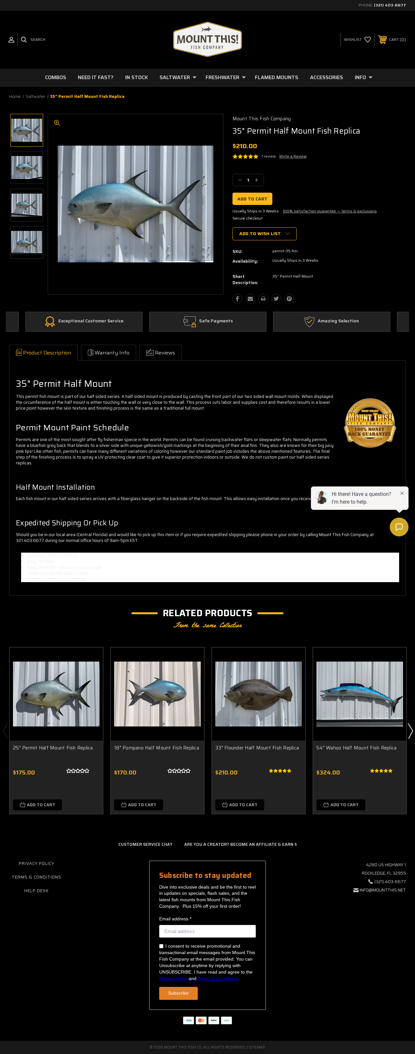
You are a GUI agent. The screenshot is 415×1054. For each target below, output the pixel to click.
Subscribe (178, 993)
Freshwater (222, 77)
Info (360, 77)
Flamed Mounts (276, 77)
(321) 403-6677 (390, 5)
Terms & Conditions (36, 877)
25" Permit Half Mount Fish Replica (53, 748)
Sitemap (257, 1047)
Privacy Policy (36, 863)
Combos (55, 77)
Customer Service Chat (145, 844)
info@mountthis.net (383, 890)
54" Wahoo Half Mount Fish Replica (356, 748)
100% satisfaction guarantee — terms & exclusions (330, 211)
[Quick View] (89, 660)
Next (410, 731)
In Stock (136, 77)
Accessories (326, 77)
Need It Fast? (95, 77)
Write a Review (293, 156)
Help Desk (36, 890)
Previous (5, 731)
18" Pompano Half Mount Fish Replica (156, 748)
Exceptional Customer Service (91, 321)
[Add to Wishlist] (89, 676)
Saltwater (175, 77)
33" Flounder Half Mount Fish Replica (257, 748)
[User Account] (11, 39)
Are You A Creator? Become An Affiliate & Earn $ (240, 844)
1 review (269, 156)
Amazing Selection (338, 321)
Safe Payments (216, 321)
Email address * (175, 918)
